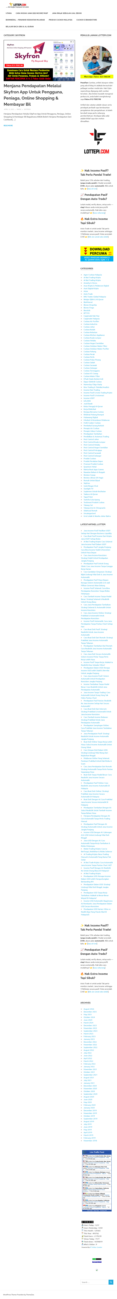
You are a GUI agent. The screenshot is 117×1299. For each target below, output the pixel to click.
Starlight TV (88, 488)
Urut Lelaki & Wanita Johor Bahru (97, 516)
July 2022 (88, 1053)
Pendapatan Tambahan (93, 434)
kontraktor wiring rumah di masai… (97, 1184)
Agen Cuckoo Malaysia (93, 274)
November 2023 (90, 1028)
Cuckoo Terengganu (92, 370)
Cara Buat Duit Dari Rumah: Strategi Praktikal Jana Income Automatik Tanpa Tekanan (97, 640)
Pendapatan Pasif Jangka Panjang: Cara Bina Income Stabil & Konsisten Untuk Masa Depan (96, 550)
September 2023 (90, 1031)
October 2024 (89, 1017)
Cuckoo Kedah (89, 329)
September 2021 (90, 1075)
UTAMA (9, 13)
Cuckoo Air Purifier (91, 321)
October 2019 (89, 1116)
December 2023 (90, 1025)
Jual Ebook (88, 403)
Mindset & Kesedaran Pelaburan (97, 420)
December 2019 (90, 1110)
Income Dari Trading (92, 390)
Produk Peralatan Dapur (93, 461)
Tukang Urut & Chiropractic (94, 508)
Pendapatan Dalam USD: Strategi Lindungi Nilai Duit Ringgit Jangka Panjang (95, 887)
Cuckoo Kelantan (90, 332)
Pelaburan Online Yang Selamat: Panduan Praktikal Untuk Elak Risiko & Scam (96, 761)
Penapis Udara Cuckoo (93, 431)
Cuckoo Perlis (89, 357)
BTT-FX (86, 313)
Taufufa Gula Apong (92, 499)
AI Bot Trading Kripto (92, 277)
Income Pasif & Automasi (94, 395)
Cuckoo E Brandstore (86, 20)
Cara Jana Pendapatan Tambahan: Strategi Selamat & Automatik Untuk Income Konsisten (96, 607)
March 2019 (88, 1135)
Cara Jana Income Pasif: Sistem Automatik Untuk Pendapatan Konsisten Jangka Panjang (95, 678)
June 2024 (88, 1020)
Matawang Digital (91, 417)
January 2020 (89, 1107)
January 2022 (89, 1066)
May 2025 (88, 1014)
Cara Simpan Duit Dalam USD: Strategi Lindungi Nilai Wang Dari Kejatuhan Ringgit (94, 753)
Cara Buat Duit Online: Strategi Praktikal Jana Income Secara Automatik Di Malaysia (95, 794)
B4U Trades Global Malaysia (95, 296)
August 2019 (89, 1121)
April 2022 (88, 1058)
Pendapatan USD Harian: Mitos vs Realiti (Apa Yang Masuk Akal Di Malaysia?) (96, 912)
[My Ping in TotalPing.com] (96, 1262)
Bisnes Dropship (90, 305)
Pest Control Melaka (92, 445)
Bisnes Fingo (89, 307)
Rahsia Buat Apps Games (94, 469)
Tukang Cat (88, 505)
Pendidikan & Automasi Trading (96, 436)
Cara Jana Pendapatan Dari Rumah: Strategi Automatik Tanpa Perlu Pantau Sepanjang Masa (97, 769)
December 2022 (90, 1042)
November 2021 (90, 1069)
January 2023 (89, 1039)
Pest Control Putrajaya (93, 450)
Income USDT (89, 398)
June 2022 (88, 1055)
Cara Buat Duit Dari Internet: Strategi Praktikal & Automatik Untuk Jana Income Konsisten (96, 711)
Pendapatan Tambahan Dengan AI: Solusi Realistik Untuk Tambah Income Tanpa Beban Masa (96, 810)
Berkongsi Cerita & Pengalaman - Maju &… (95, 1173)
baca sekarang (99, 213)
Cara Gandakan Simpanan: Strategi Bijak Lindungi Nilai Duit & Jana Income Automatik (97, 574)
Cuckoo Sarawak (90, 365)
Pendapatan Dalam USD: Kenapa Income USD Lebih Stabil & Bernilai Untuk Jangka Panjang (95, 670)
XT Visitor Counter (96, 1247)
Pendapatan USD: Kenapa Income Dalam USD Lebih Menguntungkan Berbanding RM (96, 879)
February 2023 (90, 1036)
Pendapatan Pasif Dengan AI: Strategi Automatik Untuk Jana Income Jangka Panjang (97, 827)
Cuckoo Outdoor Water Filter (95, 346)
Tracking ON (103, 1210)
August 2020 (89, 1096)
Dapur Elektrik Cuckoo (93, 381)
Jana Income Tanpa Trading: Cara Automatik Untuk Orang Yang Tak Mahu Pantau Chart (95, 695)
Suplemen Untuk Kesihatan (95, 491)
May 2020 (88, 1102)
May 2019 (88, 1129)
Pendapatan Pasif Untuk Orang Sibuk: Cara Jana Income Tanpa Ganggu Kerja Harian (97, 566)
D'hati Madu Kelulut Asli (93, 379)
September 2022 (90, 1047)
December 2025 (90, 1011)
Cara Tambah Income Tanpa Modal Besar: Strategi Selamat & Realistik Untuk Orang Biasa (96, 599)
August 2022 (89, 1050)
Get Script (90, 1210)
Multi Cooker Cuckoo (92, 423)
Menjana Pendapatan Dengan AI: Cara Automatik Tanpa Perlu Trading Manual (95, 818)
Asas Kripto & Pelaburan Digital (96, 285)
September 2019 (90, 1118)
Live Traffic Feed (97, 1152)
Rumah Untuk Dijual (92, 480)
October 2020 (89, 1091)
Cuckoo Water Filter (92, 376)
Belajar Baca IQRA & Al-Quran (20, 27)
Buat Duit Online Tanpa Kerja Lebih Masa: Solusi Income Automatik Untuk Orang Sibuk (96, 744)
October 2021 (89, 1072)
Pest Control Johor (91, 439)
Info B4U (87, 401)
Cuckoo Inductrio (90, 324)
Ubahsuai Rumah (90, 510)
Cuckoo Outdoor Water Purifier (96, 349)
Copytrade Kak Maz (91, 316)
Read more (8, 126)
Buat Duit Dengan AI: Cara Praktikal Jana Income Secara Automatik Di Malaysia (96, 802)
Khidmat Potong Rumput (94, 414)
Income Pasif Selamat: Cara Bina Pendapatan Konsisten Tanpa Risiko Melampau (95, 591)
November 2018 (90, 1140)
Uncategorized (90, 513)
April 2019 (88, 1132)
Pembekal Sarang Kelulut (94, 425)
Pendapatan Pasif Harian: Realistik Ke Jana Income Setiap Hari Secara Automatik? (96, 703)
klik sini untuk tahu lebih (98, 237)
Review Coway (89, 475)
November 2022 (90, 1044)
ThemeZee (30, 1295)
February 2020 (90, 1105)
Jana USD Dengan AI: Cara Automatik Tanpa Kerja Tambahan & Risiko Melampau (95, 843)
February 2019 (90, 1138)
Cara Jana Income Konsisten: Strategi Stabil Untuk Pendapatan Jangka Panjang (94, 558)
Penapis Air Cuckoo (91, 428)
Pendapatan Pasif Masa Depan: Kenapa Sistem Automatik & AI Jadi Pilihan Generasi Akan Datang (95, 582)
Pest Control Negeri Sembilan (96, 447)
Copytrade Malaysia (92, 318)
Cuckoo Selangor (90, 368)
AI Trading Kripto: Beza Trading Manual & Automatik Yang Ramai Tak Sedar (96, 857)
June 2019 (88, 1127)
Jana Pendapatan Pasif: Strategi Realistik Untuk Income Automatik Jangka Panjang (95, 736)
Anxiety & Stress (90, 283)
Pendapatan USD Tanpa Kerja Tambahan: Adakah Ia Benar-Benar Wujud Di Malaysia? (95, 895)
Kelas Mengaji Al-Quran (93, 406)
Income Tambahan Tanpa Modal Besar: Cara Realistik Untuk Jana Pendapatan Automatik (95, 687)
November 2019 (90, 1113)
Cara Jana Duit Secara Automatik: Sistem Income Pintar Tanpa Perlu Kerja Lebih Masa (96, 657)
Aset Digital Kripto (91, 288)
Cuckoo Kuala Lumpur (92, 338)
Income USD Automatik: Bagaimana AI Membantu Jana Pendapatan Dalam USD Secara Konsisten (96, 903)
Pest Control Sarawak (92, 453)
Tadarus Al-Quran (91, 494)
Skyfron (27, 109)
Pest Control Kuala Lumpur (94, 442)
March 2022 (88, 1061)
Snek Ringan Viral (91, 486)
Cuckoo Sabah (89, 362)
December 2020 (90, 1085)
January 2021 (89, 1083)
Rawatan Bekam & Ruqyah (94, 472)
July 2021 (88, 1080)
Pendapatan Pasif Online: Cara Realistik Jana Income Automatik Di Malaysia (95, 785)
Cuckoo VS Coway (91, 373)
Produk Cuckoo (90, 458)
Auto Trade (88, 294)
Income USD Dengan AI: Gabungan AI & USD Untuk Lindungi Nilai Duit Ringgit (96, 835)
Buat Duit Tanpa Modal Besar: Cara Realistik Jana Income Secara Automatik (96, 777)
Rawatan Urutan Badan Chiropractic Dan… (96, 1195)
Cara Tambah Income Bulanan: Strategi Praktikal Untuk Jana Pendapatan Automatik (94, 720)
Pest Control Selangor (92, 455)
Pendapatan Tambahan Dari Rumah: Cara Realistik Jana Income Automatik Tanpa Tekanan (96, 648)
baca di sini (92, 188)
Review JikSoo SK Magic (93, 477)
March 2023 (88, 1033)
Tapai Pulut (88, 497)
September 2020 (90, 1094)
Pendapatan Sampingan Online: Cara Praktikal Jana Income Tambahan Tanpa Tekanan (96, 728)
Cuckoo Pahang (90, 351)
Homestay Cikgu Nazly (93, 384)
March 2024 (88, 1022)
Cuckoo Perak (89, 354)
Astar (86, 291)
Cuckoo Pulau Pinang (92, 359)
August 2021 (89, 1077)
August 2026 (89, 1009)
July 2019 (88, 1124)
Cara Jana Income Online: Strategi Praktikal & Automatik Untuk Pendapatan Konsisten (96, 615)
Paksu (19, 109)
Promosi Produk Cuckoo (93, 464)
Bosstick (87, 310)
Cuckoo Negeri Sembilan (94, 343)
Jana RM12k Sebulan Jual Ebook (67, 13)
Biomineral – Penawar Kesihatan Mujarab (25, 20)
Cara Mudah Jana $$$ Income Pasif (32, 13)
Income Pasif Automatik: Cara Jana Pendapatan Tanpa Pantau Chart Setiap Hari (97, 624)
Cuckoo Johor (89, 327)
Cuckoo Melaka (90, 340)
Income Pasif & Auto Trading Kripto (98, 392)
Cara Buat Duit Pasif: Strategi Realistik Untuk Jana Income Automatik (94, 632)
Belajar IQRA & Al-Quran (93, 299)
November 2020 (90, 1088)
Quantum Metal (90, 466)
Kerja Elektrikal (90, 409)
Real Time (96, 1210)
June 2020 (88, 1099)
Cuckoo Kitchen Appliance (94, 335)
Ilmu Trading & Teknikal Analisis (96, 387)
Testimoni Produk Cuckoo (94, 502)
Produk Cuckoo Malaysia (60, 20)
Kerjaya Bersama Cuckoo (94, 412)
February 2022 (90, 1064)
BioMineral (88, 302)
